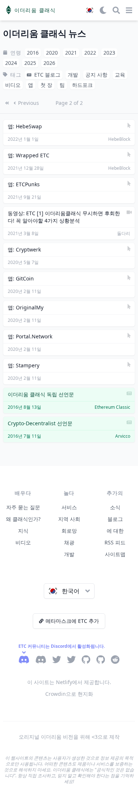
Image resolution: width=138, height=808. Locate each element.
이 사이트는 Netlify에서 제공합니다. (69, 682)
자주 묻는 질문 (23, 507)
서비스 (69, 507)
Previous (28, 102)
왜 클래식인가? (23, 518)
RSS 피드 (115, 542)
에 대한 (115, 530)
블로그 (115, 518)
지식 (23, 530)
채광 (69, 542)
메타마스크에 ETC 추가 (72, 620)
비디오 (23, 542)
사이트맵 (115, 554)
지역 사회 (69, 518)
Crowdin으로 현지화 (69, 693)
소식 (115, 507)
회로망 (69, 530)
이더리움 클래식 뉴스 (44, 33)
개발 (69, 554)
